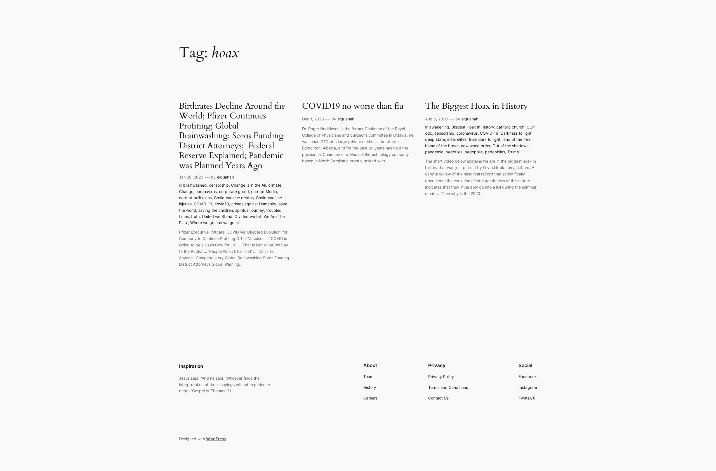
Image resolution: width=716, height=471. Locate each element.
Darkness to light (516, 133)
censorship (219, 185)
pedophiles (495, 151)
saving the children (215, 210)
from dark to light (484, 139)
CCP (530, 127)
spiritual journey (249, 210)
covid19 (222, 203)
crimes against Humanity (253, 203)
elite (451, 139)
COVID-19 (203, 203)
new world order (475, 145)
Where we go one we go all (214, 222)
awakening (439, 127)
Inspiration (191, 366)
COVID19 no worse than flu (353, 106)
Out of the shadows (510, 145)
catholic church (510, 127)
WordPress (216, 438)
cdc (428, 133)
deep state (435, 139)
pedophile (474, 151)
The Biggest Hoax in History (476, 106)
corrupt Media (264, 191)
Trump (513, 151)
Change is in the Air (248, 185)
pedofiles (454, 151)
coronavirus (206, 191)
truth (195, 216)
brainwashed (195, 185)
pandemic (434, 151)
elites (462, 139)
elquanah (225, 177)
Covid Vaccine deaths (234, 197)
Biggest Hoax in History (472, 127)
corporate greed (234, 191)
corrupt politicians (195, 197)
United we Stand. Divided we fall (232, 216)
